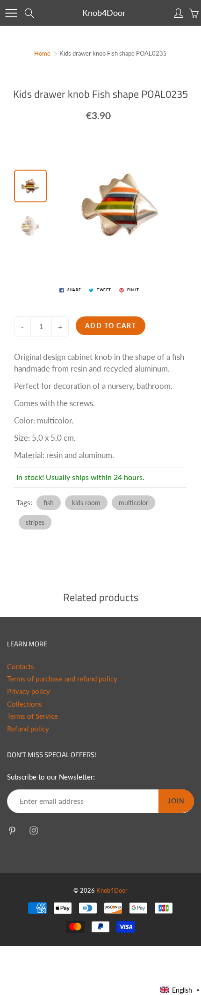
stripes (35, 522)
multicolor (133, 503)
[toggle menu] (11, 13)
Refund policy (28, 729)
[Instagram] (33, 831)
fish (48, 503)
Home (42, 53)
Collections (24, 704)
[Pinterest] (12, 831)
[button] (180, 990)
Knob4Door (104, 12)
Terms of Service (32, 716)
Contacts (20, 667)
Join (176, 801)
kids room (86, 503)
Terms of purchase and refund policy (62, 679)
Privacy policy (28, 691)
